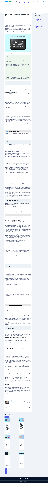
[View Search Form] (43, 1)
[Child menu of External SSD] (19, 2)
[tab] (6, 468)
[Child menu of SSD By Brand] (28, 2)
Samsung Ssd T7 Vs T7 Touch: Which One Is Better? (21, 459)
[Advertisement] (24, 7)
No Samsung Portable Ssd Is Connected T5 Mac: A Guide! (7, 426)
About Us (37, 1)
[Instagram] (24, 478)
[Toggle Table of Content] (11, 53)
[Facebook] (21, 478)
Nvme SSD (17, 1)
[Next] (8, 417)
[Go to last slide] (6, 417)
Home (14, 1)
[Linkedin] (27, 478)
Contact (34, 1)
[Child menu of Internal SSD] (24, 2)
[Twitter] (22, 478)
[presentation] (7, 420)
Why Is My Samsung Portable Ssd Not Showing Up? (25, 408)
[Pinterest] (25, 478)
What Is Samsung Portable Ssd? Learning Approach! (10, 408)
